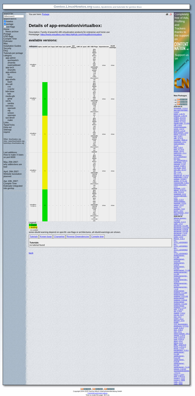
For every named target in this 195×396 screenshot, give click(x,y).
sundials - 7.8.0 (179, 209)
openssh (12, 108)
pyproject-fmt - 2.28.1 (181, 183)
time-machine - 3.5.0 (181, 213)
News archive (12, 31)
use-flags (10, 27)
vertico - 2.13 (178, 214)
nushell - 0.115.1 (180, 166)
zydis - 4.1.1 (178, 382)
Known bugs (46, 236)
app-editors (11, 72)
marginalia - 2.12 (180, 162)
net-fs (8, 101)
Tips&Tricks (9, 125)
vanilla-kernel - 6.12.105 (179, 357)
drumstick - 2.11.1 (180, 235)
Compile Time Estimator (10, 40)
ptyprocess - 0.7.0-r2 (181, 326)
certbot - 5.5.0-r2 (180, 118)
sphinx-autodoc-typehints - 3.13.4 (180, 202)
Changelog (59, 236)
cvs (9, 86)
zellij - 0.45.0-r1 (179, 376)
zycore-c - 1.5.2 (179, 378)
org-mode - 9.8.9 (180, 168)
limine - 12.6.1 (179, 151)
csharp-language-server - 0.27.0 (180, 128)
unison (11, 113)
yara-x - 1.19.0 (179, 375)
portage (9, 24)
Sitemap (7, 130)
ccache (11, 89)
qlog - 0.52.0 (178, 330)
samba (11, 103)
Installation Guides (12, 46)
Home (6, 29)
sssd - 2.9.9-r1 (179, 339)
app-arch (10, 67)
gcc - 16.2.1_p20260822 (181, 249)
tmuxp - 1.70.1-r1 (180, 347)
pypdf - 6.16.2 (179, 328)
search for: (8, 13)
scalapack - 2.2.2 (180, 194)
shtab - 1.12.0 (179, 200)
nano (10, 77)
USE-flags (8, 36)
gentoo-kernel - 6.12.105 (179, 260)
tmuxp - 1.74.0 (179, 348)
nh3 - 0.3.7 (177, 317)
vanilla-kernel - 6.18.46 (179, 361)
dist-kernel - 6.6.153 (181, 231)
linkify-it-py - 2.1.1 (180, 153)
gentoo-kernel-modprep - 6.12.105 (181, 295)
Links (6, 122)
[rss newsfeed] (182, 102)
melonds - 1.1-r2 (180, 164)
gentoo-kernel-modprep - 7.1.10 (180, 307)
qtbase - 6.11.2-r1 (180, 190)
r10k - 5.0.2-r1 (179, 192)
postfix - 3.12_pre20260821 (181, 323)
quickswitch (13, 60)
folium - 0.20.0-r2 (180, 134)
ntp (9, 110)
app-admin (11, 58)
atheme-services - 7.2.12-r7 (180, 219)
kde (9, 94)
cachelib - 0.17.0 (180, 222)
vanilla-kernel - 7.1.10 (181, 367)
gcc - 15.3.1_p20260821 (181, 245)
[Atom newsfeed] (182, 105)
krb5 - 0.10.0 (178, 147)
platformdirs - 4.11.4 (181, 177)
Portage (7, 34)
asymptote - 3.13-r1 (181, 108)
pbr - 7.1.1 (177, 172)
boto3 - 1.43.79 (179, 114)
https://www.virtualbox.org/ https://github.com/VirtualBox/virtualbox (71, 34)
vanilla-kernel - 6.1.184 (179, 353)
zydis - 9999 (178, 384)
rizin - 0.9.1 (178, 332)
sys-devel (10, 118)
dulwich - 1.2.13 (179, 131)
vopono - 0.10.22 (180, 369)
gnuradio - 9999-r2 (180, 140)
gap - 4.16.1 (178, 136)
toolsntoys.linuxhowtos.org (14, 143)
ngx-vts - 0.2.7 (179, 315)
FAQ (6, 51)
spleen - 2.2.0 (179, 205)
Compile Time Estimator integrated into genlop (13, 185)
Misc (6, 43)
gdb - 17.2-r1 (178, 138)
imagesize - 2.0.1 (180, 142)
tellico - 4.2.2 (178, 343)
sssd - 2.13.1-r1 (179, 337)
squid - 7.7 (177, 207)
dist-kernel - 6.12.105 (181, 228)
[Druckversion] (167, 14)
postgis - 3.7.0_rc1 (180, 181)
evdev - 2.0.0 (178, 237)
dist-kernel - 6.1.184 (181, 226)
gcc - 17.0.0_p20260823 (181, 253)
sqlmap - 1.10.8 (179, 335)
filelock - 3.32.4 (179, 239)
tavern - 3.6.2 (178, 211)
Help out (8, 127)
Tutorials (34, 236)
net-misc (10, 106)
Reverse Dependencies (78, 236)
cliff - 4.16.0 (178, 125)
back (31, 253)
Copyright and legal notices (97, 393)
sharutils (12, 70)
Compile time (97, 236)
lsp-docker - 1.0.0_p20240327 (180, 156)
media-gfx (10, 96)
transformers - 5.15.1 (181, 350)
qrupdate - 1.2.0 (179, 188)
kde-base (10, 91)
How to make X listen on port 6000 (13, 156)
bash (10, 82)
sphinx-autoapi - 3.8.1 (181, 334)
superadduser (14, 65)
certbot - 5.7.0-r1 (180, 121)
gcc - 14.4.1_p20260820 (181, 241)
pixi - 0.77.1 (178, 174)
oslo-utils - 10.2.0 (180, 170)
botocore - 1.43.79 (180, 116)
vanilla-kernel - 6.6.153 (179, 364)
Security (7, 48)
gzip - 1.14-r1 (178, 309)
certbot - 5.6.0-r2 (180, 120)
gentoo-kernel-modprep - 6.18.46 (180, 299)
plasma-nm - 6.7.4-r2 (181, 175)
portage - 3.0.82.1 (180, 179)
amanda (11, 63)
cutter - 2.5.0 (178, 224)
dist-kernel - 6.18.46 (181, 229)
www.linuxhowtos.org (16, 141)
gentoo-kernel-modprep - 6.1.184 (180, 292)
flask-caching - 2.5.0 (181, 133)
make (10, 120)
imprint (7, 132)
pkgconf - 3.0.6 (179, 321)
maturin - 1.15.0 (179, 313)
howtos (9, 21)
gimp (10, 98)
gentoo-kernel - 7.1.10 (182, 270)
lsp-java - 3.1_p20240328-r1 (180, 160)
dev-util (9, 84)
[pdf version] (171, 14)
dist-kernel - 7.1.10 (180, 233)
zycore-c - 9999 (179, 380)
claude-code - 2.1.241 (182, 123)
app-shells (10, 79)
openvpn (12, 115)
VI (9, 75)
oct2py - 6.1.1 (178, 319)
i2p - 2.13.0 (178, 311)
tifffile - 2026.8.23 (180, 345)
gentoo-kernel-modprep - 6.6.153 (180, 303)
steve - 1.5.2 (178, 341)
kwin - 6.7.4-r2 (179, 149)
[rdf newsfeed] (182, 100)
